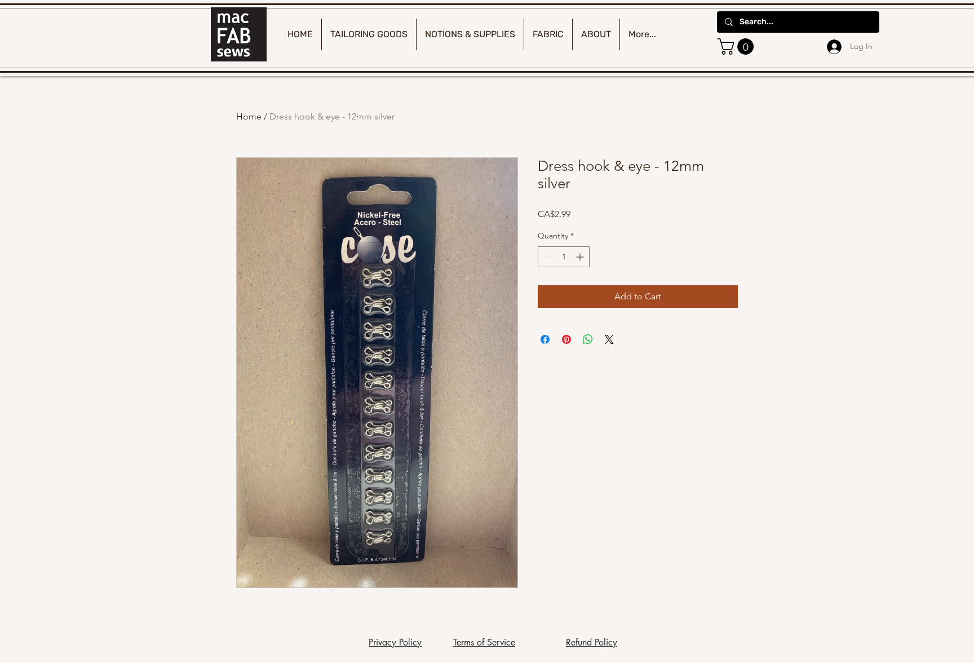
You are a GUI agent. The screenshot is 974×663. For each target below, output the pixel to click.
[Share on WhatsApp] (588, 339)
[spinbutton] (564, 257)
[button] (738, 46)
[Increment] (581, 257)
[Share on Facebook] (545, 339)
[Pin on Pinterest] (566, 339)
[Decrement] (546, 257)
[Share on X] (609, 339)
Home (249, 116)
